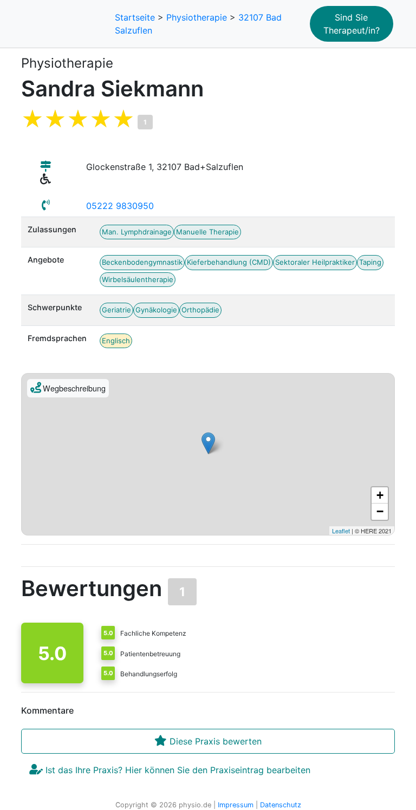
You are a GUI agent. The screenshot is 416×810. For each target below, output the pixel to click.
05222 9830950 (120, 205)
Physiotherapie (196, 17)
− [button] (380, 511)
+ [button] (380, 495)
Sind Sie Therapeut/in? (351, 24)
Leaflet (341, 530)
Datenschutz (280, 805)
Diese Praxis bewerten (214, 741)
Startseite (135, 17)
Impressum (235, 805)
